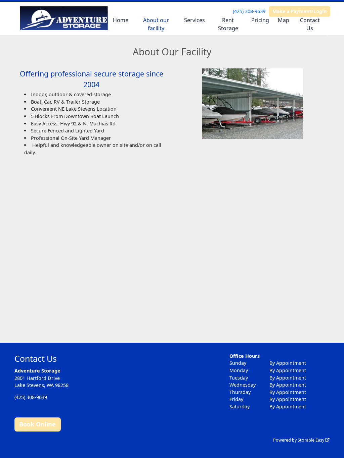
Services (194, 20)
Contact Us (310, 24)
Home (120, 20)
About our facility (156, 24)
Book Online (37, 424)
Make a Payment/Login (299, 11)
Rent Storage (228, 24)
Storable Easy (311, 440)
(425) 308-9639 (249, 11)
